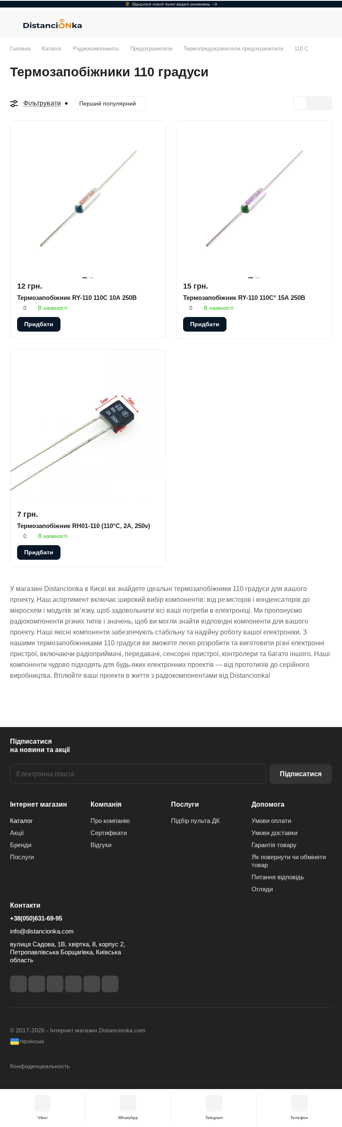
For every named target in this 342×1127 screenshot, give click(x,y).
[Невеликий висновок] (312, 103)
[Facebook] (18, 984)
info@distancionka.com (42, 931)
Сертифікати (109, 832)
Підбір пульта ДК (195, 820)
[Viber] (91, 984)
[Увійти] (305, 24)
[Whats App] (110, 984)
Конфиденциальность (40, 1066)
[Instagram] (36, 984)
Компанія (106, 804)
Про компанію (110, 820)
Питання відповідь (277, 876)
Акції (17, 832)
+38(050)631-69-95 (36, 918)
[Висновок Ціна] (325, 103)
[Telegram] (55, 984)
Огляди (262, 889)
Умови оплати (271, 820)
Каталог (21, 820)
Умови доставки (274, 832)
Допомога (267, 804)
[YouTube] (73, 984)
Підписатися (301, 773)
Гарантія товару (274, 844)
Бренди (20, 844)
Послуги (22, 856)
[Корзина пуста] (326, 24)
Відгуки (101, 844)
